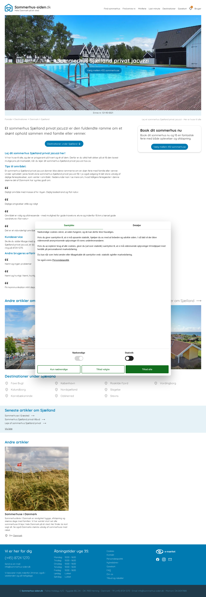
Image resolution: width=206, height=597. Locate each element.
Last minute (154, 8)
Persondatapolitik (115, 558)
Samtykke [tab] (69, 225)
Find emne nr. (129, 8)
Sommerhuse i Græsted (17, 415)
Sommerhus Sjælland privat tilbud (22, 419)
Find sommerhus (112, 8)
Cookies (110, 551)
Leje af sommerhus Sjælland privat (23, 423)
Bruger (198, 8)
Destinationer (169, 8)
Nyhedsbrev (112, 562)
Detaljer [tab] (137, 225)
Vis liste (8, 428)
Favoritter (191, 7)
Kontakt (110, 554)
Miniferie (142, 8)
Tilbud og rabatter (115, 578)
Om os (110, 574)
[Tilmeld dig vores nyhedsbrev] (170, 559)
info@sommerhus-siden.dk (17, 566)
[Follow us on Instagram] (164, 559)
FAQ (109, 570)
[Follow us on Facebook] (158, 559)
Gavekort (182, 8)
